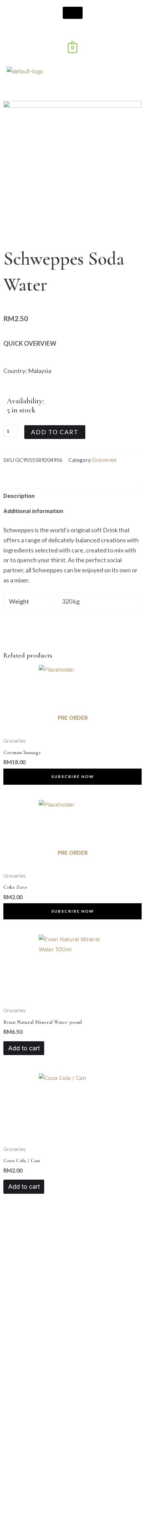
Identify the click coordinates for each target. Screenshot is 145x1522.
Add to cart (55, 432)
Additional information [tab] (33, 511)
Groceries (104, 459)
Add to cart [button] (24, 1048)
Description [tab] (19, 496)
